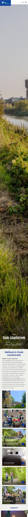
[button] (26, 2)
